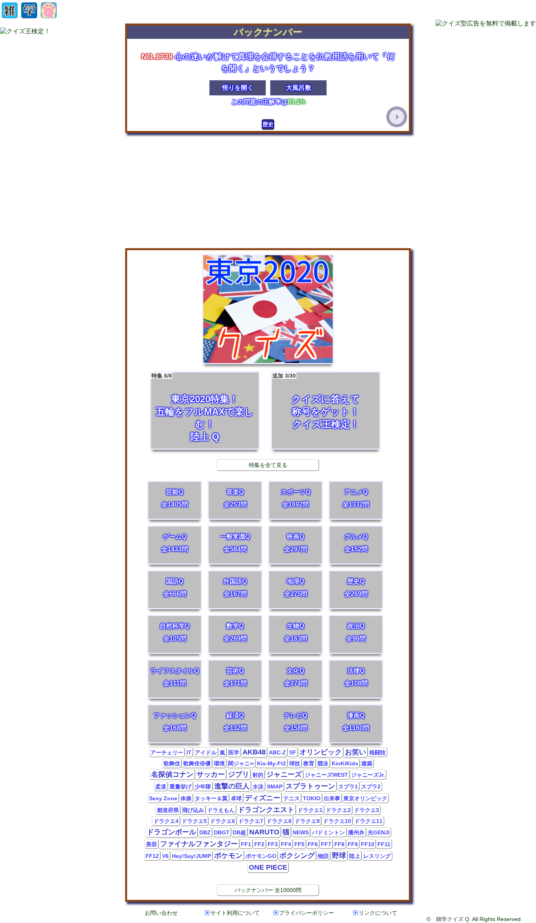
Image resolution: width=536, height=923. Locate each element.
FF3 (273, 844)
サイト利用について (235, 913)
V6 (165, 856)
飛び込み (193, 810)
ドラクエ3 (366, 810)
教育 (308, 763)
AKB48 (254, 752)
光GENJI (379, 832)
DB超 (239, 832)
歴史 (268, 124)
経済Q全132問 (235, 721)
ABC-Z (277, 752)
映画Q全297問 (295, 542)
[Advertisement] (268, 191)
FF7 (326, 844)
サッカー (211, 774)
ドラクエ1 (310, 810)
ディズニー (262, 798)
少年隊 (203, 786)
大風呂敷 (298, 87)
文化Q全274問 (295, 677)
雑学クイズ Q (452, 919)
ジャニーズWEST (326, 775)
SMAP (275, 786)
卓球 (236, 798)
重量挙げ (180, 786)
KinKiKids (345, 763)
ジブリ (238, 774)
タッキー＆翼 (211, 798)
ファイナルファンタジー (199, 844)
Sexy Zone (163, 798)
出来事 (332, 798)
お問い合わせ (161, 913)
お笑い (355, 752)
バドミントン (328, 832)
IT (188, 752)
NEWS (301, 832)
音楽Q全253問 (235, 498)
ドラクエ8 (279, 821)
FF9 (353, 844)
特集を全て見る (268, 465)
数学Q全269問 (235, 632)
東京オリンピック (365, 798)
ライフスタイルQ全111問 (174, 677)
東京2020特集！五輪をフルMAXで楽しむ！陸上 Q (202, 407)
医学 (233, 752)
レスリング (377, 856)
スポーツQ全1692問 (295, 498)
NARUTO (264, 832)
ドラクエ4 (166, 821)
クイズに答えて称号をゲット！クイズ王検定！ (316, 400)
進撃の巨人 (232, 786)
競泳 (322, 763)
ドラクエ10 (337, 821)
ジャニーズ (284, 774)
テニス (291, 798)
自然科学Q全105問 (175, 632)
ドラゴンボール (171, 832)
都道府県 (168, 810)
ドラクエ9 (307, 821)
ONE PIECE (268, 867)
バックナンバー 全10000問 (268, 890)
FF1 (246, 844)
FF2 (259, 844)
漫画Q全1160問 (356, 721)
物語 (323, 856)
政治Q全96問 (356, 632)
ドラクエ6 (222, 821)
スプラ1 (348, 786)
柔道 (160, 786)
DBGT (222, 832)
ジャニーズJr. (368, 775)
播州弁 (356, 832)
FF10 (367, 844)
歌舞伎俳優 (197, 763)
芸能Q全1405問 (174, 498)
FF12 (152, 856)
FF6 (313, 844)
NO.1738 (157, 56)
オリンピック (320, 752)
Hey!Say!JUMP (191, 856)
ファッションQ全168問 (174, 721)
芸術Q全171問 (235, 677)
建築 (366, 763)
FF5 (299, 844)
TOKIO (312, 798)
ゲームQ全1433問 (174, 542)
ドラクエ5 (194, 821)
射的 (257, 775)
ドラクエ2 (338, 810)
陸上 (354, 856)
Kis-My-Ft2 (271, 763)
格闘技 (377, 752)
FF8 (339, 844)
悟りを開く (237, 87)
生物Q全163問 (295, 632)
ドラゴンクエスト (266, 810)
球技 (294, 763)
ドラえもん (221, 810)
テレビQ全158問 (295, 721)
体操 (185, 798)
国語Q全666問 (174, 587)
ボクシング (297, 855)
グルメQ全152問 (356, 542)
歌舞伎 (172, 763)
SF (292, 752)
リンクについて (378, 913)
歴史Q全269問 (356, 587)
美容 (151, 844)
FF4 (286, 844)
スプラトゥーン (310, 786)
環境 (219, 763)
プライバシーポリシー (306, 913)
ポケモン (228, 855)
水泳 (258, 786)
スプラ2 (371, 786)
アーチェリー (166, 752)
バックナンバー (268, 32)
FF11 (383, 844)
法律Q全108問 (356, 677)
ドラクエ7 (250, 821)
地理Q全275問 (295, 587)
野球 (339, 855)
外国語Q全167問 (235, 587)
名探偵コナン (172, 774)
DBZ (205, 832)
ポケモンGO (261, 856)
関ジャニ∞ (241, 763)
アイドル (206, 752)
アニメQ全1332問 (356, 498)
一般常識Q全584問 (235, 542)
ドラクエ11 (368, 821)
